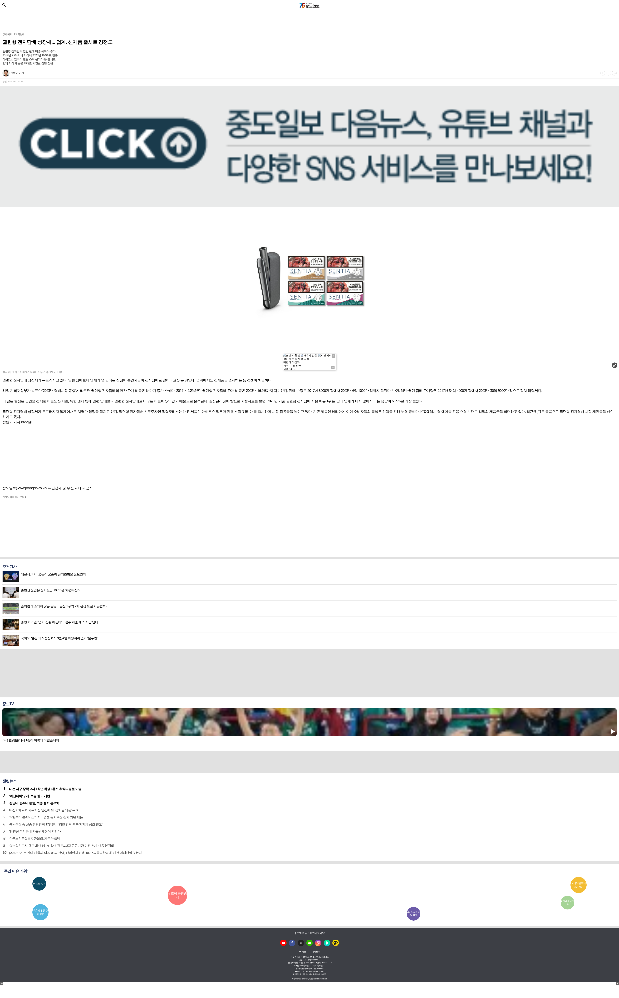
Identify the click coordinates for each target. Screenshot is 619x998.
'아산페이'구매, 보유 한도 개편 (29, 796)
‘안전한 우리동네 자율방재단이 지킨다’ (35, 831)
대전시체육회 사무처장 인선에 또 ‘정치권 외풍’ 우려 (43, 810)
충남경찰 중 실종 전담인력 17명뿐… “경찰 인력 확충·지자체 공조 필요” (56, 824)
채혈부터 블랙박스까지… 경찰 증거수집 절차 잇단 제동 (46, 817)
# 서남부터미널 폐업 (413, 914)
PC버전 (302, 951)
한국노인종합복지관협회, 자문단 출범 (34, 838)
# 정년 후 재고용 (567, 903)
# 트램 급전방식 (177, 895)
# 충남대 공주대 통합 (40, 912)
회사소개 (316, 951)
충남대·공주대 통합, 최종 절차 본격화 (34, 803)
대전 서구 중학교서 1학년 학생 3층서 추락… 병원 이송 (45, 789)
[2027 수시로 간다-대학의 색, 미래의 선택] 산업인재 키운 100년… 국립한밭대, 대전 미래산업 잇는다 (75, 852)
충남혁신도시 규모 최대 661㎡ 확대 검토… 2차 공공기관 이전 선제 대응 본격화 (61, 845)
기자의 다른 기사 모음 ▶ (14, 497)
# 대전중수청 (39, 883)
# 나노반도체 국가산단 (579, 885)
